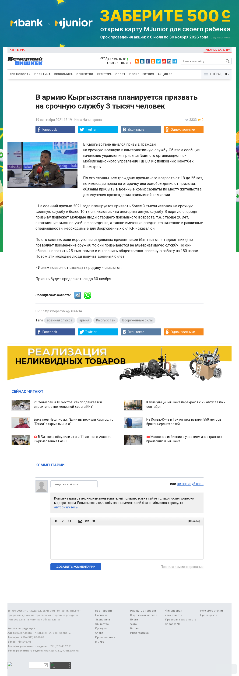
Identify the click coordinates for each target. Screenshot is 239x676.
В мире (99, 641)
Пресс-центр (208, 615)
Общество (84, 74)
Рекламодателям (217, 49)
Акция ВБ (165, 74)
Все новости (20, 74)
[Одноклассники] (153, 61)
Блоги (134, 619)
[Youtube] (164, 61)
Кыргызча (17, 49)
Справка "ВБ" (174, 624)
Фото (133, 624)
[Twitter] (158, 61)
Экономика (63, 74)
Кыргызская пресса (143, 615)
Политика (42, 74)
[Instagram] (169, 61)
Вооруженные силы (137, 320)
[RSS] (137, 61)
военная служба (59, 320)
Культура (104, 74)
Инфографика (139, 632)
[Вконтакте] (142, 61)
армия (84, 320)
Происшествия (141, 74)
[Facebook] (148, 61)
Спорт (120, 74)
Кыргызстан (105, 320)
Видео (134, 628)
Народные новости (143, 610)
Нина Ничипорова (88, 120)
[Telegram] (174, 61)
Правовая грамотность (180, 619)
